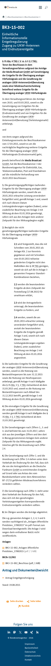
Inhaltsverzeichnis (33, 655)
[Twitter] (20, 633)
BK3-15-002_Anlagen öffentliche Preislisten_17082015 (20, 549)
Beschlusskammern (15, 16)
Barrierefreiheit (31, 647)
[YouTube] (26, 633)
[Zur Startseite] (11, 7)
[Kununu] (37, 633)
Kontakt (28, 659)
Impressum (30, 643)
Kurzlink (25, 605)
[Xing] (32, 633)
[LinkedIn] (9, 633)
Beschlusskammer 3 (32, 16)
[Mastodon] (15, 633)
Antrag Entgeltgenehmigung (19, 577)
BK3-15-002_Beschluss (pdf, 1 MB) (22, 563)
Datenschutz (30, 651)
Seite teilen (35, 601)
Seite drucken (16, 601)
